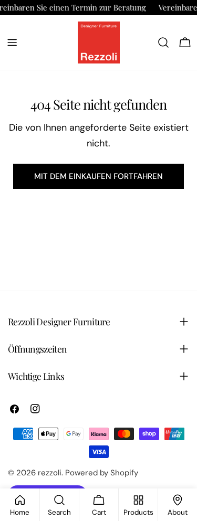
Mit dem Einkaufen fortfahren (98, 176)
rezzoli (49, 472)
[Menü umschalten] (12, 42)
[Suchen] (163, 42)
